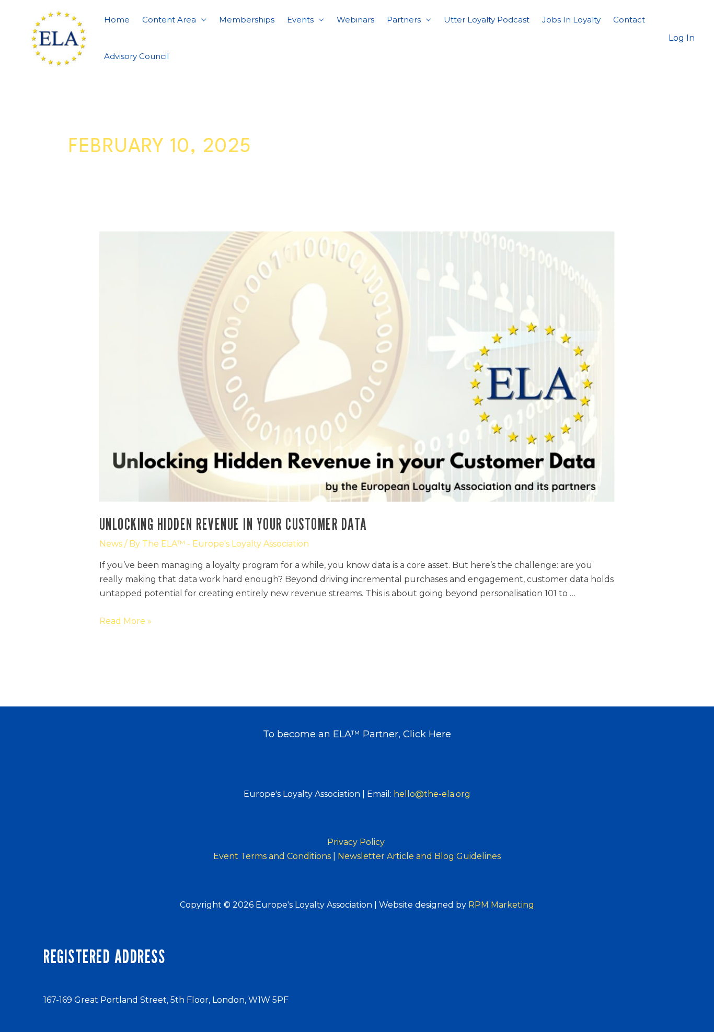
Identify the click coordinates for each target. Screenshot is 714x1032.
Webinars (355, 20)
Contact (629, 20)
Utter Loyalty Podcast (486, 20)
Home (117, 20)
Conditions (275, 856)
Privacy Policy (357, 842)
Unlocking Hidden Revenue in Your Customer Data (233, 524)
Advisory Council (136, 56)
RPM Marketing (501, 905)
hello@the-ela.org (432, 794)
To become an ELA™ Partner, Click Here (357, 734)
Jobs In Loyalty (571, 20)
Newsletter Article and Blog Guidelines (419, 856)
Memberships (246, 20)
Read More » (125, 621)
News (110, 544)
